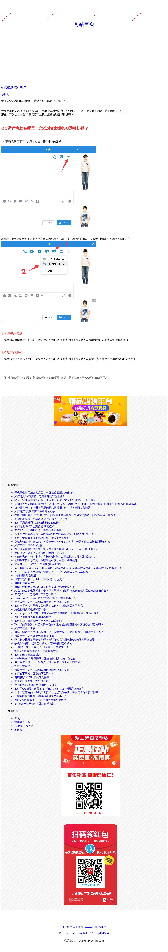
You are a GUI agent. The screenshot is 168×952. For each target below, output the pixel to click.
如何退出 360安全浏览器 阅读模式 (34, 526)
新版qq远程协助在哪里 (46, 377)
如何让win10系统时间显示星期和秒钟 (36, 651)
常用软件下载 (22, 722)
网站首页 (84, 23)
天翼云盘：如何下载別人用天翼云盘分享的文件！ (43, 602)
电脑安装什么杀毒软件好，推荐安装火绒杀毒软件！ (44, 587)
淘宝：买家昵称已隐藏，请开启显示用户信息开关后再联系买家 (51, 571)
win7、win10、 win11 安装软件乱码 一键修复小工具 (45, 598)
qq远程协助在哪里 (13, 87)
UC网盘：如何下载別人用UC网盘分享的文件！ (41, 647)
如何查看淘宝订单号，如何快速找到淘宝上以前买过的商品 (48, 605)
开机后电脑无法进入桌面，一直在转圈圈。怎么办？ (44, 492)
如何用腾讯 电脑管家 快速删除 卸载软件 (37, 522)
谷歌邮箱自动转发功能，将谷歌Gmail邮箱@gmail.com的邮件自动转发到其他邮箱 (62, 541)
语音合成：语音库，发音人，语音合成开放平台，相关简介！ (49, 662)
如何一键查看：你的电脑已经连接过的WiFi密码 (41, 538)
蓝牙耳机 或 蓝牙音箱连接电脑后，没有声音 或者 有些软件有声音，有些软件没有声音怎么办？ (69, 568)
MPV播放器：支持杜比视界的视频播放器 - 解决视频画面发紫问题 (52, 507)
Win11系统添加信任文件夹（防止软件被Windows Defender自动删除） (56, 549)
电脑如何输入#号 (24, 583)
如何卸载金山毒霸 (24, 628)
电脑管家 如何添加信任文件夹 (31, 677)
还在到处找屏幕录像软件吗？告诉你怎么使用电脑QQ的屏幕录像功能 (54, 639)
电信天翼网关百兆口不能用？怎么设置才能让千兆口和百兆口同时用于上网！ (59, 632)
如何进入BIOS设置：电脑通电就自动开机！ (39, 496)
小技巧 (5, 94)
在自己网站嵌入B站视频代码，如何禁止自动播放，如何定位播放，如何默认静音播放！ (65, 515)
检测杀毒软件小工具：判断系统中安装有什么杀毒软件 (45, 560)
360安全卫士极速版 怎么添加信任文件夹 (38, 530)
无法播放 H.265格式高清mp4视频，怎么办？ (40, 553)
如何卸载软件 (22, 666)
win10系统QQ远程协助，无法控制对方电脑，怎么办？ (46, 658)
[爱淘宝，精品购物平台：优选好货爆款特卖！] (90, 425)
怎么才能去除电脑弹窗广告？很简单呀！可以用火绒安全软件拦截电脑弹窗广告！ (61, 590)
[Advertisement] (84, 54)
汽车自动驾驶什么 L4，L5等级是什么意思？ (39, 579)
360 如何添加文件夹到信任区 (31, 681)
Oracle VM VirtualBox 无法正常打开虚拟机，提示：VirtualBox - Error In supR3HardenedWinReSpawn (75, 504)
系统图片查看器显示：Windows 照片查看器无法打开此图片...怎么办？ (55, 534)
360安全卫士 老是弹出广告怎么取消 (35, 594)
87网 (17, 718)
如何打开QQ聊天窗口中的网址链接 (34, 511)
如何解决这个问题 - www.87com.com (84, 927)
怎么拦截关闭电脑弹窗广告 (30, 609)
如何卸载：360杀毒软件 (28, 545)
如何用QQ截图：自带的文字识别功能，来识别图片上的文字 (49, 688)
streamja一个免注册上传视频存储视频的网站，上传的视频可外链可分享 (56, 613)
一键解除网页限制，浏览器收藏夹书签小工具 (40, 696)
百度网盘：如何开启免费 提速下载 (34, 636)
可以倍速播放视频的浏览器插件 (32, 617)
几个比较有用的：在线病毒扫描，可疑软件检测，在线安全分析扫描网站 (56, 692)
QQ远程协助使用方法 (97, 377)
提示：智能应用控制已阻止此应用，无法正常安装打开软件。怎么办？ (55, 500)
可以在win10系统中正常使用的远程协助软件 (40, 700)
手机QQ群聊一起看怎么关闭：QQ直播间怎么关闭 (43, 643)
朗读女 (18, 729)
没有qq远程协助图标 (20, 377)
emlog (78, 933)
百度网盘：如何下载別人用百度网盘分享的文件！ (43, 669)
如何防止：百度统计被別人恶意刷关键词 (38, 620)
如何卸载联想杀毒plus (27, 654)
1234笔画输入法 (23, 726)
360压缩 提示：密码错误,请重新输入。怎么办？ (42, 519)
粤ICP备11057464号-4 (96, 933)
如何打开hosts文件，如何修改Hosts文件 (38, 564)
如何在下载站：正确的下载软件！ (34, 673)
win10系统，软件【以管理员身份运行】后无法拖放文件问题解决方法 (54, 556)
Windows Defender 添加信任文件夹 (35, 685)
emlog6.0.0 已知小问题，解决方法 (34, 703)
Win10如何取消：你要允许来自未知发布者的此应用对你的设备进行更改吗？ (59, 624)
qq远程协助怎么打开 (72, 377)
